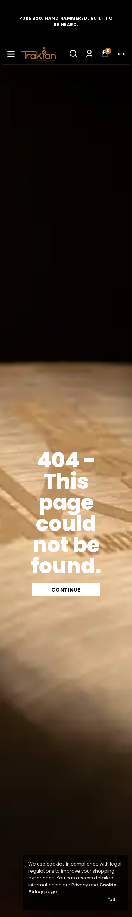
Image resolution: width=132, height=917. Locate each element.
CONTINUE (66, 589)
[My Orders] (89, 53)
